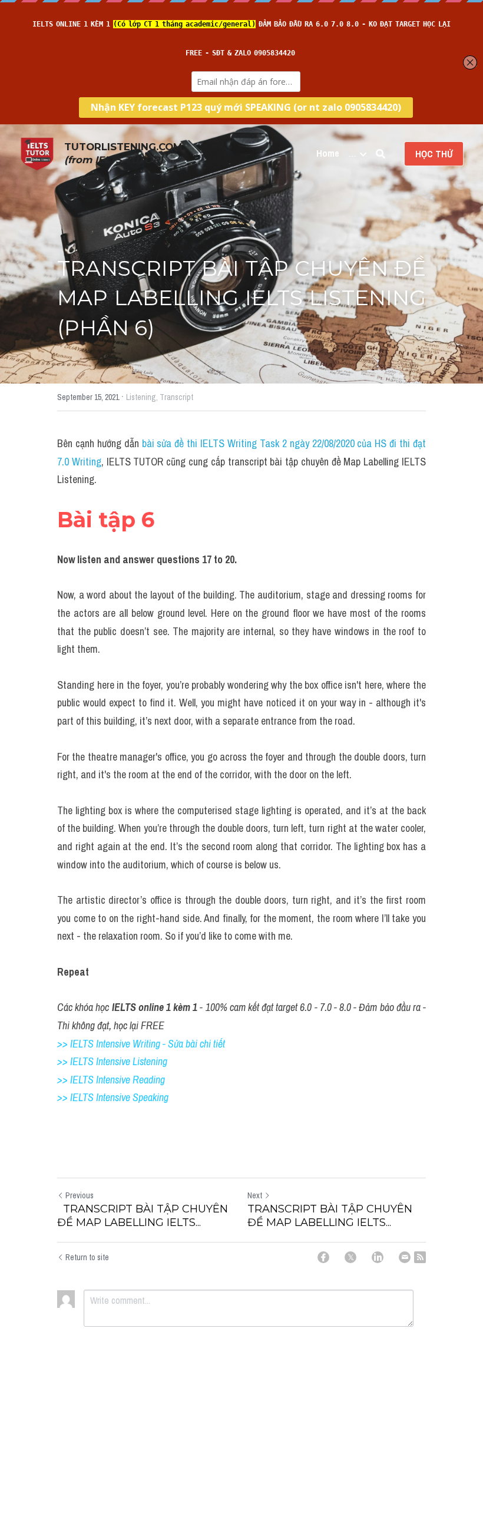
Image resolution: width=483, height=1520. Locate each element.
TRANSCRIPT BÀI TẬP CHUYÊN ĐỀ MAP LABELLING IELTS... (142, 1215)
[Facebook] (323, 1257)
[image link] (37, 153)
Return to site (87, 1257)
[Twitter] (350, 1257)
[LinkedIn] (377, 1257)
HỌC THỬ (433, 153)
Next (254, 1195)
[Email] (405, 1257)
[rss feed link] (420, 1257)
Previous (79, 1195)
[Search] (380, 153)
